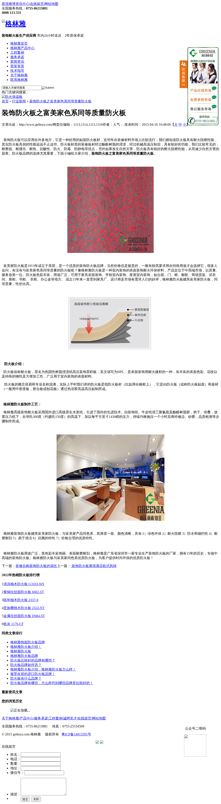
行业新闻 (19, 101)
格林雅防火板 (20, 651)
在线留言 (37, 4)
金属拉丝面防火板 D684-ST (24, 616)
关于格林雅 (19, 75)
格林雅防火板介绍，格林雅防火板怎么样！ (43, 669)
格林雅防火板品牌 (24, 656)
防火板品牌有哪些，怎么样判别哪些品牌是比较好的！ (51, 683)
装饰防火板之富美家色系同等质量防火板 (60, 101)
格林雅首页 (19, 43)
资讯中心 (22, 4)
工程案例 (17, 52)
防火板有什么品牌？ (25, 678)
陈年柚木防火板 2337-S (20, 600)
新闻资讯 (17, 61)
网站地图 (51, 4)
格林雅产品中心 (22, 48)
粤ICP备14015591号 (76, 734)
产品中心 (26, 718)
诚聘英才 (70, 718)
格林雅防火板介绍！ (25, 647)
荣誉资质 (17, 66)
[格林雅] (14, 24)
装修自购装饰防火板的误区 (36, 566)
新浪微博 (9, 4)
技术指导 (17, 70)
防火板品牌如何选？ (25, 665)
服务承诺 (17, 57)
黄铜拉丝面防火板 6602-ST (23, 592)
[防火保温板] (12, 97)
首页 (5, 101)
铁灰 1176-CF (13, 624)
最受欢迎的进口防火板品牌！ (32, 674)
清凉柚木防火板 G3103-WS (23, 584)
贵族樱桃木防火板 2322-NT (24, 608)
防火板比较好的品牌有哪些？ (32, 660)
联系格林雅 (19, 79)
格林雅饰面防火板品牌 (27, 642)
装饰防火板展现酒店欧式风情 (94, 566)
